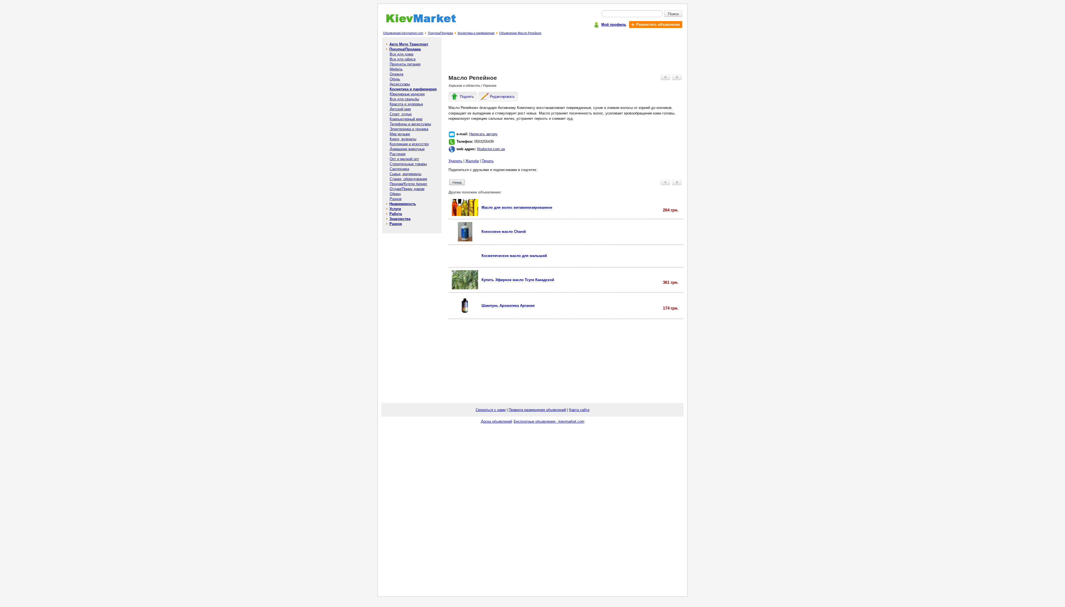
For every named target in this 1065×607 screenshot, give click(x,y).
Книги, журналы (403, 139)
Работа (395, 214)
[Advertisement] (566, 57)
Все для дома (401, 54)
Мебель (396, 69)
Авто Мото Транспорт (408, 44)
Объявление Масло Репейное (520, 33)
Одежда (396, 74)
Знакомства (399, 219)
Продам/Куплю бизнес (408, 184)
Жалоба (472, 161)
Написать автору (483, 134)
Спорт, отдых (401, 114)
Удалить (455, 161)
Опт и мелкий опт (404, 159)
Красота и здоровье (406, 104)
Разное (396, 199)
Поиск (673, 13)
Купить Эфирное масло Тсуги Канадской (517, 280)
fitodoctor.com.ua (491, 149)
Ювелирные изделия (407, 94)
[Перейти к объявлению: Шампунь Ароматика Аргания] (465, 314)
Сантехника (399, 169)
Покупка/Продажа (440, 33)
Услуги (395, 209)
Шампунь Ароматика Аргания (508, 306)
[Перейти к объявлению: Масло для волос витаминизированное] (465, 215)
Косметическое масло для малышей (514, 256)
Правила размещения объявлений (537, 410)
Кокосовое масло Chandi (503, 231)
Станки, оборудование (408, 179)
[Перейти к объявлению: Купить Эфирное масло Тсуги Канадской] (465, 288)
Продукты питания (405, 64)
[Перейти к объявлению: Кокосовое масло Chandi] (465, 240)
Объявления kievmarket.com (403, 33)
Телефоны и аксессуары (410, 124)
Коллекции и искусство (409, 144)
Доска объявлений (496, 421)
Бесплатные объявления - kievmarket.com (549, 421)
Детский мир (400, 109)
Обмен (395, 194)
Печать (488, 161)
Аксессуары (400, 84)
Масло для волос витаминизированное (516, 207)
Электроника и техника (409, 129)
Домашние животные (407, 149)
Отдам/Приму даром (407, 189)
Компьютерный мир (406, 119)
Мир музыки (400, 134)
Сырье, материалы (405, 174)
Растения (397, 154)
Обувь (395, 79)
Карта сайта (579, 410)
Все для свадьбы (404, 99)
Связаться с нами (491, 410)
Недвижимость (402, 204)
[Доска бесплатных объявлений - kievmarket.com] (418, 21)
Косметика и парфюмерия (476, 33)
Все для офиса (402, 59)
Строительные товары (408, 164)
